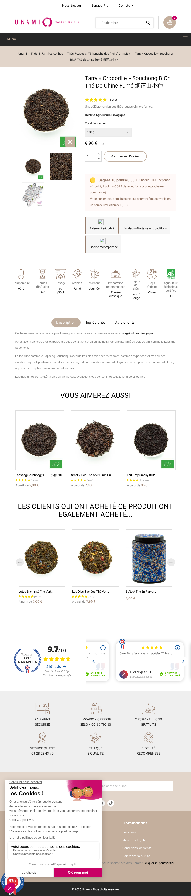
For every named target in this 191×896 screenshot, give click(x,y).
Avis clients (125, 322)
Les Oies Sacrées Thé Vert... (90, 591)
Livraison (129, 832)
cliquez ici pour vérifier (159, 863)
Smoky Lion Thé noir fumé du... (92, 475)
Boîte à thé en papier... (141, 591)
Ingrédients (95, 322)
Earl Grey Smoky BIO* (141, 475)
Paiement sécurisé (136, 856)
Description (66, 322)
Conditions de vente (137, 848)
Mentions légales (135, 840)
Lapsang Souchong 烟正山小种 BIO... (39, 475)
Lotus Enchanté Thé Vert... (36, 591)
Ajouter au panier (125, 156)
